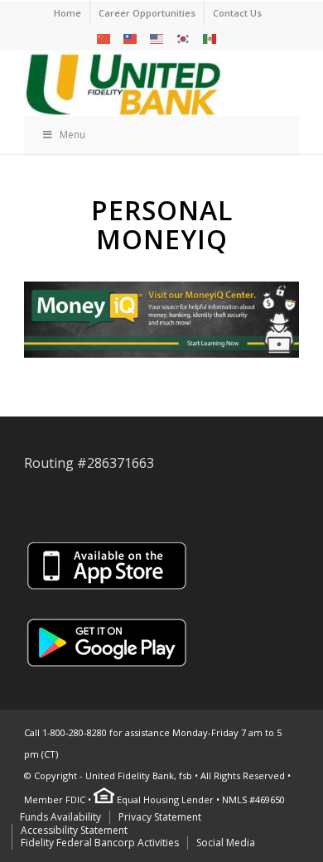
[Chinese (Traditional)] (131, 38)
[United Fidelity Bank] (133, 83)
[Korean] (184, 38)
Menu (72, 135)
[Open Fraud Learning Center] (161, 323)
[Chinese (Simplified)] (104, 38)
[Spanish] (210, 38)
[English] (157, 38)
